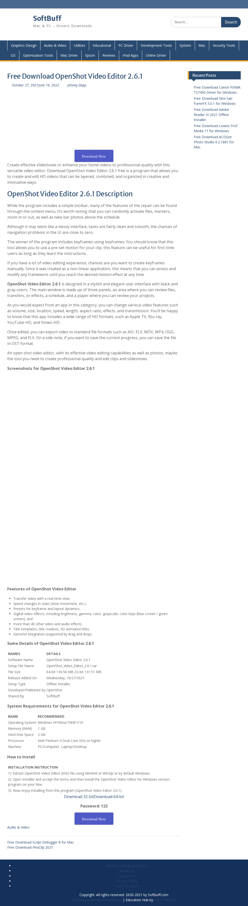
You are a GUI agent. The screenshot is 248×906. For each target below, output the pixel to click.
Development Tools (156, 45)
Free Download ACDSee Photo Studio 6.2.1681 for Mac (214, 142)
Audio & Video (55, 45)
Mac (202, 45)
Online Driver (156, 55)
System (185, 45)
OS (13, 55)
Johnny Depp (76, 85)
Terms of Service (127, 886)
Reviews (108, 55)
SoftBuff (47, 18)
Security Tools (224, 45)
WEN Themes (165, 900)
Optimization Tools (38, 55)
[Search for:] (206, 22)
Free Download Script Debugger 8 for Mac (40, 842)
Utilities (79, 45)
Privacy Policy (127, 881)
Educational (102, 45)
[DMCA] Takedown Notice (126, 865)
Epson (90, 55)
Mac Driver (69, 55)
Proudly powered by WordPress (97, 900)
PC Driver (125, 45)
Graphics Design (24, 45)
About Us (127, 870)
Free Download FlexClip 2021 (30, 847)
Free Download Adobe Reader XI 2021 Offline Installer (211, 114)
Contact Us (127, 876)
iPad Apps (130, 55)
